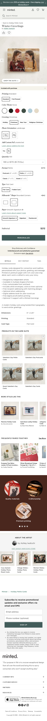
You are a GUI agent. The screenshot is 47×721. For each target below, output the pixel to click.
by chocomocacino (7, 424)
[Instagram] (27, 704)
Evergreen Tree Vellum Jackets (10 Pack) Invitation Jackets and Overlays (9, 464)
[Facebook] (19, 704)
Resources (7, 692)
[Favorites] (38, 10)
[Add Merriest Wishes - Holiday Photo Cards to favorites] (45, 553)
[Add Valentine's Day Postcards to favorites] (43, 336)
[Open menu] (4, 10)
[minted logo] (11, 10)
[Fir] (23, 111)
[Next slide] (45, 60)
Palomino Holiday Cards (8, 422)
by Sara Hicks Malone (27, 426)
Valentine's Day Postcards (34, 357)
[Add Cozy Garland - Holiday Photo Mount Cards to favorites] (12, 553)
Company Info (8, 677)
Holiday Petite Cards (19, 592)
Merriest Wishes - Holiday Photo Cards (39, 570)
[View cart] (43, 10)
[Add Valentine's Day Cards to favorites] (43, 365)
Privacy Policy (22, 711)
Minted (4, 592)
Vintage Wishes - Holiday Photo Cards (23, 570)
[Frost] (30, 111)
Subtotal (6, 228)
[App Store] (12, 699)
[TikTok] (25, 704)
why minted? (23, 261)
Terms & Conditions (11, 711)
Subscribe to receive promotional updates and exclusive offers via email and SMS (22, 603)
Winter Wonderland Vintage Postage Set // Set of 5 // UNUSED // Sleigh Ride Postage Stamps (28, 464)
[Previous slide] (2, 60)
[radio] (5, 99)
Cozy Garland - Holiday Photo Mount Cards (6, 570)
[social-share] (3, 33)
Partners (6, 687)
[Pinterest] (22, 704)
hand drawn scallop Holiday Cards (28, 422)
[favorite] (9, 33)
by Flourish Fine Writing (27, 467)
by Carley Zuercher (6, 467)
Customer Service (10, 682)
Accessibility (38, 711)
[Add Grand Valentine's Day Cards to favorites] (20, 365)
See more (42, 438)
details (8, 261)
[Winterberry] (17, 111)
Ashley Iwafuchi (9, 28)
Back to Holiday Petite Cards (13, 23)
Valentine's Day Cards (32, 386)
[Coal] (11, 111)
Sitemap (30, 711)
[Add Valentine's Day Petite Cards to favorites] (20, 336)
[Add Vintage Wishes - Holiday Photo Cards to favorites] (28, 553)
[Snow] (4, 111)
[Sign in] (33, 10)
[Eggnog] (36, 111)
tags (39, 261)
